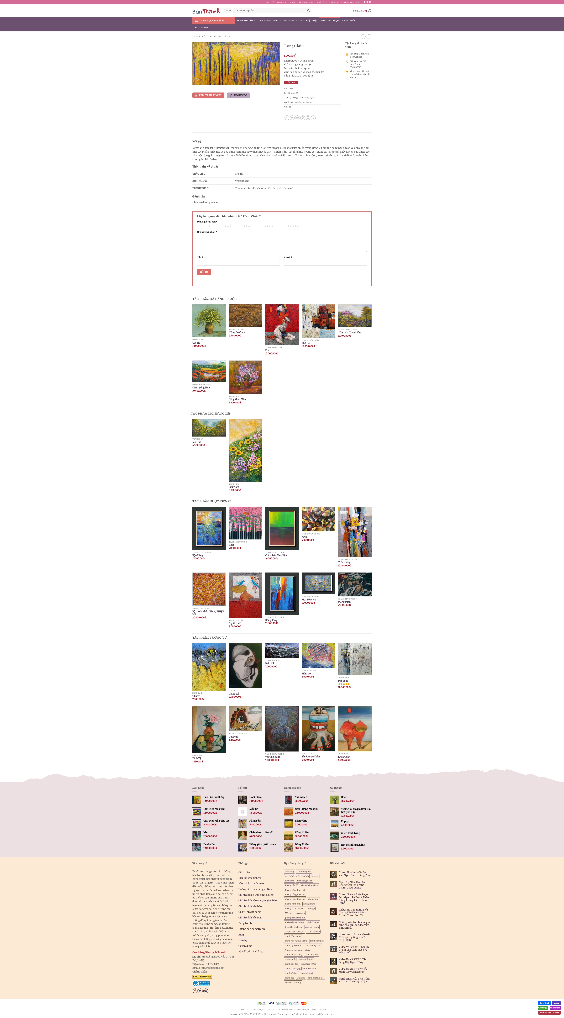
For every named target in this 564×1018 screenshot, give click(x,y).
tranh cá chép (313, 931)
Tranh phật (290, 959)
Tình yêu (301, 978)
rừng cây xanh (312, 927)
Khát (231, 544)
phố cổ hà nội (313, 922)
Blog (241, 934)
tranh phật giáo (306, 959)
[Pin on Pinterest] (302, 117)
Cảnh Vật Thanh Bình (350, 332)
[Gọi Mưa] (245, 718)
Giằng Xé (234, 693)
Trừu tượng (344, 562)
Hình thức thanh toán (251, 883)
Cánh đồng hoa (304, 871)
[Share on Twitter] (292, 117)
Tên (200, 257)
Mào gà (311, 908)
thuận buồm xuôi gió (294, 931)
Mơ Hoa (196, 442)
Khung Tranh (200, 27)
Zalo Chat (544, 1003)
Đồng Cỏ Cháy (237, 332)
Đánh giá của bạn (207, 221)
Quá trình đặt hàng (249, 911)
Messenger (555, 1008)
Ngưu (304, 537)
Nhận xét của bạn (207, 232)
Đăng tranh (335, 2)
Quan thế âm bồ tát (293, 927)
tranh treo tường (308, 964)
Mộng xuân (344, 602)
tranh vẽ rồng (291, 973)
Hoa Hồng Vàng (304, 881)
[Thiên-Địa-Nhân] (318, 728)
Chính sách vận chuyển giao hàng (258, 900)
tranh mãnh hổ (317, 941)
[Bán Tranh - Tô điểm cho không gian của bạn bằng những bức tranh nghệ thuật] (206, 11)
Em (267, 350)
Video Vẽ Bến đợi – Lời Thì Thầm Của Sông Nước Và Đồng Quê (354, 950)
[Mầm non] (318, 655)
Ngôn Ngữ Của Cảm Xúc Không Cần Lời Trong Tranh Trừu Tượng (352, 885)
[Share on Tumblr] (313, 117)
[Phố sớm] (355, 659)
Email (288, 257)
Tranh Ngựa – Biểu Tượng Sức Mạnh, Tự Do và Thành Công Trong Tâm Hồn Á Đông (354, 898)
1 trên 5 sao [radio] (202, 226)
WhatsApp (542, 1008)
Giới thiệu (281, 2)
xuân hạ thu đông (293, 982)
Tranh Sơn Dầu (245, 20)
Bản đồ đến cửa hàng (250, 951)
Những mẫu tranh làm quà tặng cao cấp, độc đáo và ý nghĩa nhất (354, 925)
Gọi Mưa (233, 736)
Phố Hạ (306, 343)
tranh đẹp (289, 978)
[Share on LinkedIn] (308, 117)
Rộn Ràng (197, 555)
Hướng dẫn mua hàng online (255, 889)
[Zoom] (196, 81)
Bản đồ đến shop (306, 2)
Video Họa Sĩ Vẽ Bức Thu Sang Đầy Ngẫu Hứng (353, 961)
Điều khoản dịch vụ (249, 877)
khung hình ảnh (293, 904)
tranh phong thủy (293, 954)
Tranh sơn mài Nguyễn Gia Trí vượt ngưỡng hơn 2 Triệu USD (354, 937)
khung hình (313, 899)
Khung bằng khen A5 (295, 899)
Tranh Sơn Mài (291, 20)
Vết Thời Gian (272, 756)
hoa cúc (315, 876)
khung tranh (309, 904)
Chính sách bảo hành (250, 906)
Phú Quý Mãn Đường (294, 922)
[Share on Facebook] (286, 117)
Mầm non (307, 673)
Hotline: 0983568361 (549, 1012)
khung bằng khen (309, 885)
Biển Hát (270, 663)
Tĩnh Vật (197, 758)
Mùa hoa (289, 913)
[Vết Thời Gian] (282, 728)
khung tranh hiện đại (295, 908)
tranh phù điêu (311, 954)
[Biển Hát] (282, 650)
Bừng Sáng (271, 620)
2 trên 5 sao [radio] (218, 226)
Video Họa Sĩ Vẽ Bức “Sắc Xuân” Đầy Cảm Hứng (353, 970)
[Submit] (308, 10)
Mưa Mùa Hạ (309, 599)
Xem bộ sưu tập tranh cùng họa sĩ (299, 97)
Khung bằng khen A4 (295, 894)
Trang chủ (269, 2)
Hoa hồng (289, 881)
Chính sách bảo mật (250, 917)
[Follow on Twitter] (367, 2)
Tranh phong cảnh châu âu (297, 950)
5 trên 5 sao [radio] (281, 226)
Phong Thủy (348, 20)
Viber (556, 1003)
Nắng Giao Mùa (237, 399)
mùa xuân (300, 913)
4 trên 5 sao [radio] (257, 226)
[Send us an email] (370, 2)
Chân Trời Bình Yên (276, 555)
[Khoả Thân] (355, 728)
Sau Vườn (234, 487)
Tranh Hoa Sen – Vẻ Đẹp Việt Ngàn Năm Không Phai (355, 874)
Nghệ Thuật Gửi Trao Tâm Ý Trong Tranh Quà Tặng (354, 980)
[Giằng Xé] (245, 665)
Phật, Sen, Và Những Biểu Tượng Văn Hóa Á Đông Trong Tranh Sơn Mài (353, 912)
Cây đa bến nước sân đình (297, 876)
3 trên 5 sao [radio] (237, 226)
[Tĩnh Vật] (209, 729)
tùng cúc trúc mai (316, 978)
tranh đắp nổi (307, 973)
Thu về (196, 696)
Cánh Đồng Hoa (201, 387)
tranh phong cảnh (312, 945)
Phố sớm (343, 680)
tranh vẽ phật (309, 968)
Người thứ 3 (235, 623)
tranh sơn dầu (291, 964)
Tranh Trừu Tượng (329, 20)
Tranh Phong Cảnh (268, 20)
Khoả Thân (344, 756)
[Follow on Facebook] (364, 2)
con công (289, 871)
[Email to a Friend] (297, 117)
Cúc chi (196, 342)
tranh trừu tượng (293, 968)
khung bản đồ (291, 885)
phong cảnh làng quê (295, 918)
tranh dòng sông (293, 936)
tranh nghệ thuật (293, 945)
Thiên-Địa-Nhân (311, 756)
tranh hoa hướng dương (296, 941)
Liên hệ (292, 2)
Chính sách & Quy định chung (255, 894)
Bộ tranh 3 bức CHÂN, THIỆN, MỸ (208, 613)
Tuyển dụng (322, 2)
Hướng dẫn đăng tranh (251, 928)
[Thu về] (209, 667)
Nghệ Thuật (311, 20)
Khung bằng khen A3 (295, 890)
